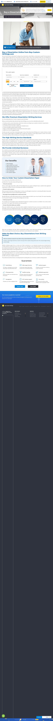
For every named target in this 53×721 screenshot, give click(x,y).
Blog (38, 4)
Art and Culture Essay (18, 314)
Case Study (16, 315)
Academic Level (36, 75)
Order (27, 4)
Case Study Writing (42, 312)
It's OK (49, 10)
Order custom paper (43, 296)
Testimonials (42, 4)
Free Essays (35, 4)
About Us (30, 4)
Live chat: (34, 1)
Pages (21, 79)
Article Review (32, 312)
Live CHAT (33, 286)
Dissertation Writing (33, 314)
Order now (20, 286)
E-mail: (7, 313)
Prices (19, 4)
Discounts (23, 4)
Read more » (44, 11)
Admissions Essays (33, 316)
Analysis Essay (17, 312)
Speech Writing (41, 315)
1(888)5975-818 (9, 1)
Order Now (42, 1)
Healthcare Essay (17, 316)
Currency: (7, 79)
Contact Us (47, 4)
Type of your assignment (24, 75)
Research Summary (33, 315)
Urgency (35, 79)
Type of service (8, 75)
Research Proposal (42, 314)
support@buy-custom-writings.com (22, 1)
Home (6, 16)
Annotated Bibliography (42, 316)
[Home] (3, 4)
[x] (26, 719)
